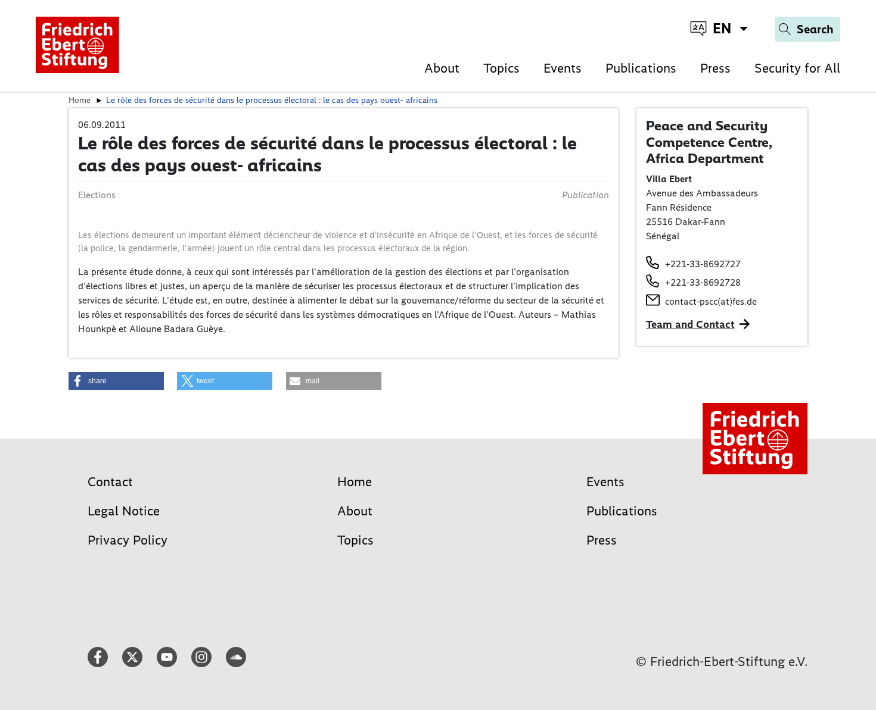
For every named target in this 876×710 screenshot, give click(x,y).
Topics (501, 68)
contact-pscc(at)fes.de (711, 301)
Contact (110, 482)
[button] (116, 381)
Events (562, 68)
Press (715, 68)
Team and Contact (690, 324)
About (441, 68)
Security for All (797, 68)
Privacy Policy (127, 540)
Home (354, 482)
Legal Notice (124, 511)
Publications (640, 68)
